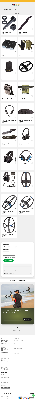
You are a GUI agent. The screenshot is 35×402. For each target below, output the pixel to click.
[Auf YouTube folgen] (6, 393)
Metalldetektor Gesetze (18, 346)
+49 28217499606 (5, 369)
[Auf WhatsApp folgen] (10, 393)
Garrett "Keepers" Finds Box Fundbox (9, 54)
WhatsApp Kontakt (8, 260)
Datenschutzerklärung (5, 377)
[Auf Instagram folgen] (4, 393)
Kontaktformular (12, 257)
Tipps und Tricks (16, 345)
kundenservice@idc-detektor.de (9, 255)
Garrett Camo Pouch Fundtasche (8, 98)
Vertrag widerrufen (5, 387)
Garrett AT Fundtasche (23, 98)
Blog (14, 351)
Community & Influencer (18, 348)
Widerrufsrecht (11, 397)
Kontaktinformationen (9, 398)
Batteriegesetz (3, 385)
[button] (31, 398)
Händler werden (16, 353)
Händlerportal (16, 354)
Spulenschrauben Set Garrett (7, 32)
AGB (2, 380)
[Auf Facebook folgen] (2, 393)
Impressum (3, 379)
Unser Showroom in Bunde (18, 340)
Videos (15, 343)
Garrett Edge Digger (5, 143)
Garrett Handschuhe (22, 54)
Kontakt (2, 374)
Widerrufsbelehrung (4, 382)
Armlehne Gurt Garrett (23, 32)
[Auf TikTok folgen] (8, 393)
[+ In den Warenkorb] (15, 29)
